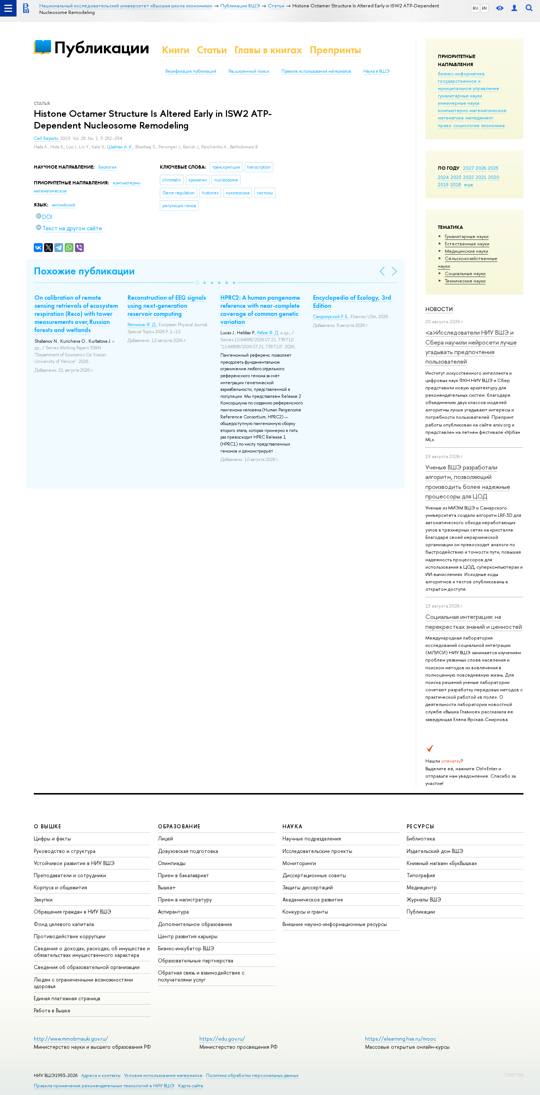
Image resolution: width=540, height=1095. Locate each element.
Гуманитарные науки (467, 236)
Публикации (101, 47)
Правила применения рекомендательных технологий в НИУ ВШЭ (104, 1086)
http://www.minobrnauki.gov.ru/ (71, 1038)
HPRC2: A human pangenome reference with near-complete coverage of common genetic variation (260, 309)
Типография (421, 875)
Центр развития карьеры (187, 936)
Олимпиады (172, 863)
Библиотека (421, 838)
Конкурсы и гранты (305, 911)
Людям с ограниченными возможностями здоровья (83, 983)
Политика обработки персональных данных (252, 1075)
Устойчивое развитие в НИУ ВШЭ (74, 863)
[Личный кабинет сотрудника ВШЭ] (514, 8)
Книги (176, 49)
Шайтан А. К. (120, 147)
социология (466, 125)
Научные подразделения (311, 838)
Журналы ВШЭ (424, 899)
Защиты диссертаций (307, 887)
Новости (439, 309)
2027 (468, 168)
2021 (481, 177)
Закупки (43, 899)
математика (451, 117)
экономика (493, 125)
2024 (443, 177)
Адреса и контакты (100, 1075)
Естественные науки (467, 243)
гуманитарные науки (460, 95)
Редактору (514, 1073)
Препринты (335, 49)
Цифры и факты (52, 838)
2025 (493, 168)
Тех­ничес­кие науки (465, 280)
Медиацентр (422, 887)
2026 (481, 168)
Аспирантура (173, 911)
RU (475, 8)
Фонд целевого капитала (64, 924)
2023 (456, 177)
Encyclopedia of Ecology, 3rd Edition (352, 301)
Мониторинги (299, 863)
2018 (455, 184)
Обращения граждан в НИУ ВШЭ (72, 911)
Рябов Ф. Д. (268, 333)
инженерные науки (458, 103)
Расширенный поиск (248, 71)
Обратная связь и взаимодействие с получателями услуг (201, 976)
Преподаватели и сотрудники (70, 875)
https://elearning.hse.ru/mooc (400, 1038)
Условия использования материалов (163, 1075)
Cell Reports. (47, 138)
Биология (107, 167)
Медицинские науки (466, 251)
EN (484, 8)
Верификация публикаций (190, 71)
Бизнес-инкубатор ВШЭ (186, 948)
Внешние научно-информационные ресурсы (334, 924)
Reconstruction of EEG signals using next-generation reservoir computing (166, 305)
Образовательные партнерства (195, 960)
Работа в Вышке (52, 1010)
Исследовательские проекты (317, 850)
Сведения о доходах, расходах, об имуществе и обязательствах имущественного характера (92, 951)
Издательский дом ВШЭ (435, 850)
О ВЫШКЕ (48, 826)
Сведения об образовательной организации (87, 966)
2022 (468, 177)
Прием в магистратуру (185, 899)
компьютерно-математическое (472, 110)
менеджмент (479, 117)
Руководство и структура (65, 850)
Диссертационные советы (314, 875)
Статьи (212, 49)
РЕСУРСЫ (421, 826)
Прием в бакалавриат (183, 875)
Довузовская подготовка (188, 850)
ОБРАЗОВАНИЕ (179, 826)
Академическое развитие (312, 899)
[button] (197, 283)
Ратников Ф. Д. (141, 325)
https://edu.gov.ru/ (222, 1038)
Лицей (165, 838)
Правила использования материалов (316, 71)
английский (63, 205)
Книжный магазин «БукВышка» (442, 863)
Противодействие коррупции (69, 936)
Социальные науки (465, 273)
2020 (493, 177)
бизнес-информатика (461, 73)
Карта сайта (190, 1086)
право (444, 125)
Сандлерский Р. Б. (330, 317)
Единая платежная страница (67, 998)
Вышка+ (167, 887)
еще (468, 184)
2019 (443, 184)
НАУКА (292, 826)
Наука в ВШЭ (376, 71)
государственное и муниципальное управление (468, 84)
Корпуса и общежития (60, 887)
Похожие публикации (84, 270)
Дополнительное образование (195, 924)
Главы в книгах (268, 49)
